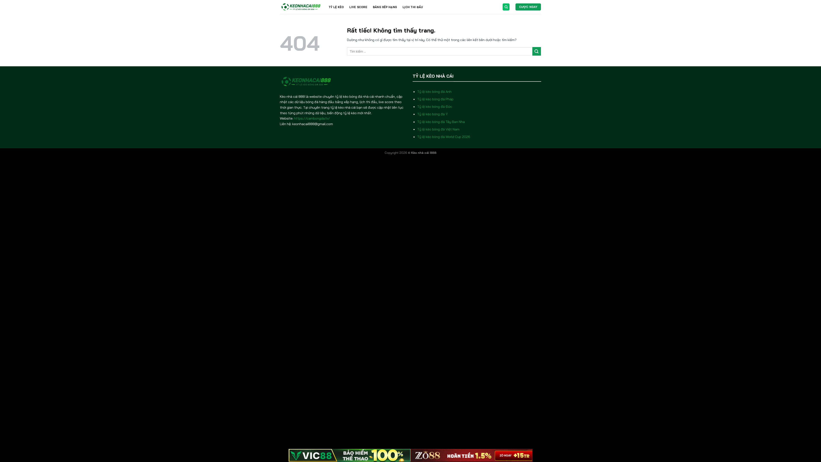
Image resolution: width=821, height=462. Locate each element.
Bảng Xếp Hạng (385, 7)
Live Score (358, 7)
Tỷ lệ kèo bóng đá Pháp (435, 99)
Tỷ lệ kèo (336, 7)
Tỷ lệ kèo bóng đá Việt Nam (438, 129)
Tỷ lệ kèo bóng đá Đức (434, 106)
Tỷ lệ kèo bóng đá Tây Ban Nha (441, 122)
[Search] (506, 6)
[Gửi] (536, 51)
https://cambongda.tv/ (312, 118)
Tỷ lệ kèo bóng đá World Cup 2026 (443, 137)
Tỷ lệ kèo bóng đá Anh (434, 91)
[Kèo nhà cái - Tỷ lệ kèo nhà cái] (301, 7)
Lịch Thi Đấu (413, 7)
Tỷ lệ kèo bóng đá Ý (432, 114)
